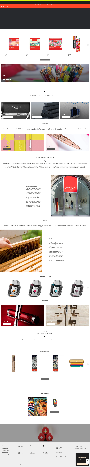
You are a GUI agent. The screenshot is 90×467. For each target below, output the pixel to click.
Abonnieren (82, 464)
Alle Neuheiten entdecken (45, 59)
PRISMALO (60, 225)
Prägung (31, 452)
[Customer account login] (84, 2)
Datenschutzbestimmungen (82, 448)
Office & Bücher (53, 4)
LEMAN (17, 128)
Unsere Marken (20, 451)
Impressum (44, 451)
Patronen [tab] (49, 276)
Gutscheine (31, 454)
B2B (30, 447)
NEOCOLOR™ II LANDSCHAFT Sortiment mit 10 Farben (32, 53)
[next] (88, 45)
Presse (19, 452)
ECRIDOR (19, 128)
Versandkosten (17, 464)
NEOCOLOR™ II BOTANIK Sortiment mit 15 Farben (53, 53)
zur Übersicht (45, 300)
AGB (43, 447)
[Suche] (86, 2)
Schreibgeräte (32, 4)
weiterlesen (45, 435)
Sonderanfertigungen (33, 451)
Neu (28, 4)
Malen (57, 4)
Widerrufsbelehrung (45, 454)
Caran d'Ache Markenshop (9, 6)
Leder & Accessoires (43, 4)
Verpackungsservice (32, 453)
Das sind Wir (20, 447)
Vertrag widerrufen (45, 453)
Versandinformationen (46, 452)
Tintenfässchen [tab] (42, 276)
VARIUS (23, 128)
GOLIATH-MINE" (14, 94)
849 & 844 (48, 4)
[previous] (2, 45)
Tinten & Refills (37, 4)
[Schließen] (88, 454)
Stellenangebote (20, 453)
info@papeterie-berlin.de (59, 452)
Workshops (61, 4)
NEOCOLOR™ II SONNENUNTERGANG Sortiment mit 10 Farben (12, 53)
